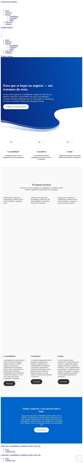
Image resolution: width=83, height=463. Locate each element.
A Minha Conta (10, 451)
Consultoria (13, 18)
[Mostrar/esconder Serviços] (36, 44)
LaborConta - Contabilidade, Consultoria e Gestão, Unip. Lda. (21, 446)
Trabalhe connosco (7, 27)
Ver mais (9, 383)
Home (7, 11)
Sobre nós (8, 13)
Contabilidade (13, 16)
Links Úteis (9, 22)
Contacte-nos (41, 430)
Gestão (11, 20)
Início (7, 449)
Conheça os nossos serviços (16, 107)
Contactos (8, 24)
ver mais (36, 382)
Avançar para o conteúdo (9, 2)
